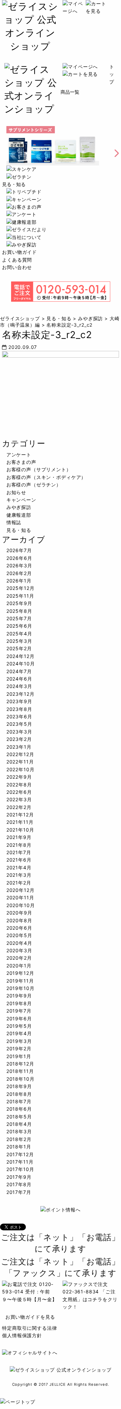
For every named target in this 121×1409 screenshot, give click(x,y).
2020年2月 (19, 958)
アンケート (18, 454)
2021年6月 (19, 860)
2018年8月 (19, 1094)
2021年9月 (19, 837)
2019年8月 (19, 1003)
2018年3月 (19, 1131)
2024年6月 (19, 679)
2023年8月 (19, 709)
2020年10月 (20, 905)
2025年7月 (19, 618)
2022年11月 (20, 762)
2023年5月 (19, 724)
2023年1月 (19, 747)
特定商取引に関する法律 (29, 1328)
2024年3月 (19, 686)
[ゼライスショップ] (30, 46)
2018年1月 (18, 1146)
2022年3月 (19, 799)
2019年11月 (20, 981)
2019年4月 (19, 1033)
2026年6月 (19, 558)
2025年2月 (19, 648)
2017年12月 (20, 1154)
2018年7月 (19, 1101)
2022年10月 (20, 769)
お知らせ (16, 492)
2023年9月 (19, 701)
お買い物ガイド (19, 252)
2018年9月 (19, 1086)
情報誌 (14, 522)
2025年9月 (19, 603)
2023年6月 (19, 716)
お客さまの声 (21, 462)
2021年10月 (20, 830)
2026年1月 (19, 580)
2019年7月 (19, 1011)
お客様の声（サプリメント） (38, 469)
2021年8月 (19, 845)
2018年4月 (19, 1124)
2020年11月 (20, 897)
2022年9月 (19, 777)
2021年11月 (20, 822)
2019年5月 (19, 1026)
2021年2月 (18, 883)
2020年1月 (19, 965)
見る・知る (14, 184)
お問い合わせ (17, 267)
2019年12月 (20, 973)
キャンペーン (21, 500)
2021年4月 (19, 867)
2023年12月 (20, 694)
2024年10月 (20, 663)
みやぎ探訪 (18, 507)
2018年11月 (20, 1071)
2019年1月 (18, 1056)
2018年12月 (20, 1064)
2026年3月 (19, 565)
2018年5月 (19, 1116)
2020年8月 (19, 920)
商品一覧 (70, 92)
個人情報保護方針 (22, 1335)
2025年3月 (19, 641)
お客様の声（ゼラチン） (33, 484)
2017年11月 (20, 1162)
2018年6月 (19, 1109)
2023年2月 (19, 739)
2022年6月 (19, 792)
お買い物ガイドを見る (30, 1317)
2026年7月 (19, 550)
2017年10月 (20, 1169)
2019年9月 (19, 995)
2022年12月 (20, 754)
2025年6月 (19, 626)
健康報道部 (18, 515)
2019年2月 (19, 1048)
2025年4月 (19, 633)
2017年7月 (18, 1192)
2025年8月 (19, 611)
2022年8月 (19, 784)
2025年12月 (20, 588)
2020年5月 (19, 935)
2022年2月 (19, 807)
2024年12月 (20, 656)
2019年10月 (20, 988)
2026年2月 (19, 573)
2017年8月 (19, 1184)
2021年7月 (18, 852)
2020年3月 (19, 950)
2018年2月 (19, 1139)
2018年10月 (20, 1079)
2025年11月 (20, 596)
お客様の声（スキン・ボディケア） (46, 477)
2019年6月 (19, 1018)
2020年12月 (20, 890)
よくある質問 (17, 260)
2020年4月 (19, 943)
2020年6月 (19, 928)
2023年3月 (19, 732)
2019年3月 (19, 1041)
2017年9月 (19, 1177)
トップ (111, 74)
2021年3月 (19, 875)
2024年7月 (19, 671)
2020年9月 (19, 913)
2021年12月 (20, 814)
